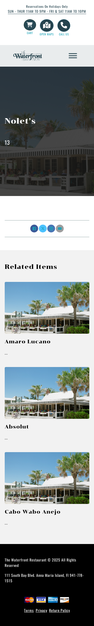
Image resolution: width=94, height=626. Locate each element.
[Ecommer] (30, 24)
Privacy (41, 610)
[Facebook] (34, 228)
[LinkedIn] (51, 228)
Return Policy (59, 610)
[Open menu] (73, 55)
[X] (43, 228)
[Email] (60, 228)
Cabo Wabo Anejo (33, 512)
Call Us (64, 34)
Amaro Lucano (28, 341)
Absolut (17, 426)
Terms (29, 610)
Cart (30, 33)
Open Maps (47, 34)
